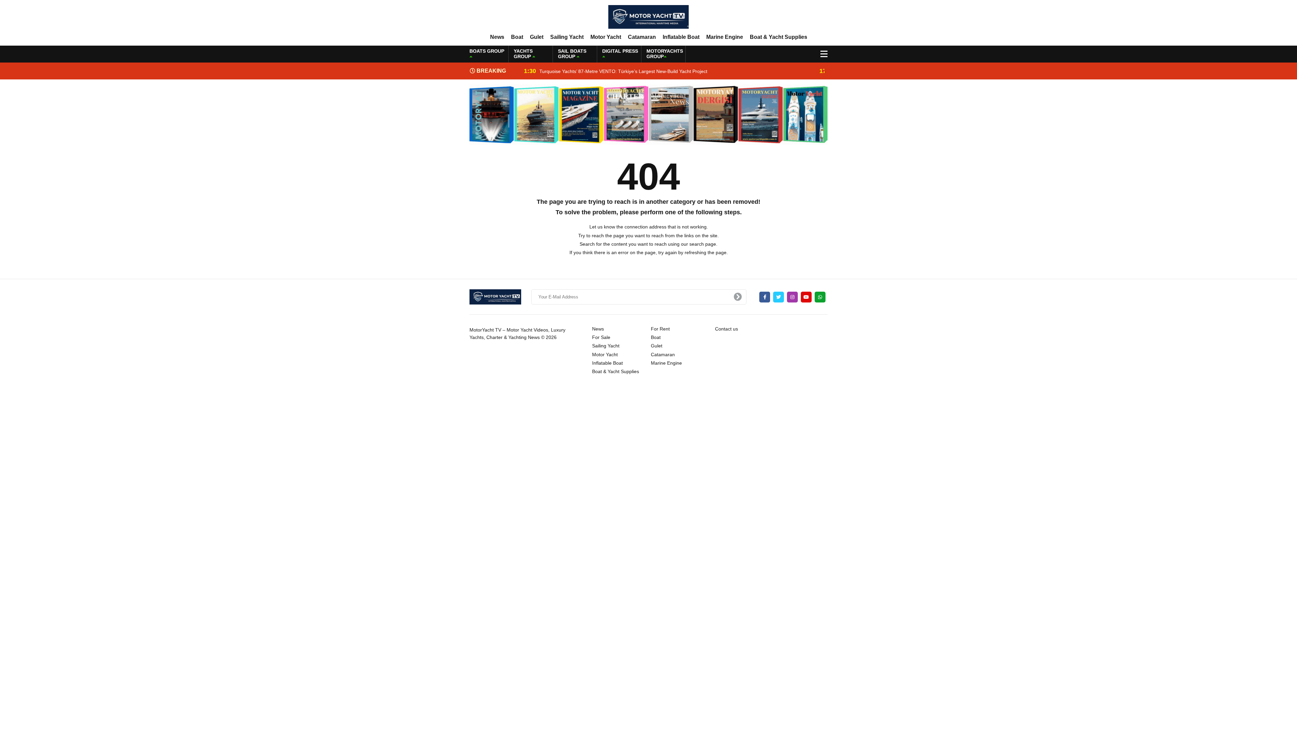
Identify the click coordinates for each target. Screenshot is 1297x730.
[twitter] (778, 297)
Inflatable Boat (681, 37)
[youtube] (806, 297)
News (497, 37)
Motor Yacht (605, 37)
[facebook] (764, 297)
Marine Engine (724, 37)
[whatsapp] (820, 297)
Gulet (536, 37)
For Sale (601, 337)
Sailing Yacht (567, 37)
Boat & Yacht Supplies (778, 37)
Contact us (726, 329)
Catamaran (642, 37)
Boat (517, 37)
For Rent (660, 329)
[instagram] (792, 297)
